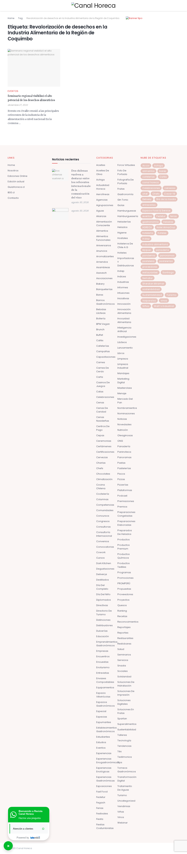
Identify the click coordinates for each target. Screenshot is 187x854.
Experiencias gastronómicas (105, 778)
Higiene (122, 232)
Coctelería (102, 494)
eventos (147, 216)
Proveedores (125, 594)
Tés (119, 751)
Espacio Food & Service (156, 210)
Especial (101, 711)
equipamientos (105, 687)
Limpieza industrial (122, 366)
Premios (122, 506)
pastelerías (166, 261)
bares (162, 171)
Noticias (122, 419)
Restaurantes (125, 638)
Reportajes (124, 627)
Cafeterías (102, 346)
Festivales (102, 813)
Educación (102, 636)
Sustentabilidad (126, 729)
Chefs (99, 468)
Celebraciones (105, 397)
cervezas (170, 188)
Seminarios (124, 654)
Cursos (100, 558)
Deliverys (101, 574)
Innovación (124, 304)
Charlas (101, 463)
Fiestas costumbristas (105, 826)
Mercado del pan (125, 400)
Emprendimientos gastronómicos (106, 643)
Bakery (100, 284)
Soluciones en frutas (125, 711)
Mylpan (146, 250)
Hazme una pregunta (30, 818)
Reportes (122, 632)
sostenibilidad (151, 289)
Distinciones (103, 620)
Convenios (102, 541)
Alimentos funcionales (103, 238)
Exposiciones (104, 786)
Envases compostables (105, 680)
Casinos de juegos (103, 384)
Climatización (104, 479)
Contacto (13, 198)
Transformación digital (126, 778)
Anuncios (101, 251)
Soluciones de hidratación (125, 683)
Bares (99, 294)
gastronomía (150, 221)
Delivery (147, 199)
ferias (173, 216)
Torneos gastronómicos (126, 769)
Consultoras (103, 526)
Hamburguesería (127, 216)
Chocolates (103, 473)
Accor (146, 165)
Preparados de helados (124, 532)
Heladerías (124, 221)
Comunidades (104, 510)
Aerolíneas (102, 194)
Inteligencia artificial (124, 329)
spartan (122, 718)
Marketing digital (123, 380)
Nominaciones (126, 413)
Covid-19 (169, 193)
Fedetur (100, 797)
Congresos (103, 521)
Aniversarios (103, 245)
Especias (101, 716)
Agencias (102, 199)
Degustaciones (105, 568)
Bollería (100, 318)
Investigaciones (126, 336)
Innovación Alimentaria (124, 311)
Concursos (102, 516)
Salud (120, 649)
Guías (120, 205)
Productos (123, 539)
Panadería (123, 446)
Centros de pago (103, 428)
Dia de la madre (166, 199)
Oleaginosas (125, 435)
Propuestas (124, 589)
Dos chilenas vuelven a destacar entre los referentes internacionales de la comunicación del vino (81, 184)
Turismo (122, 795)
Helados (122, 227)
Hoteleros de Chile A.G (125, 245)
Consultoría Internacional (104, 534)
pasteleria (148, 261)
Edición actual (16, 181)
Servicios (122, 660)
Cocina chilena (100, 486)
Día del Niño (103, 594)
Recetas (122, 616)
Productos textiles (123, 565)
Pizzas (121, 479)
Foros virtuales (126, 165)
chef (145, 193)
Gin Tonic (122, 199)
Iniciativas (123, 298)
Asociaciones (104, 278)
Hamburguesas (126, 210)
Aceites (100, 165)
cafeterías (148, 176)
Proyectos (123, 600)
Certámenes (103, 446)
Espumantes (103, 722)
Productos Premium (123, 546)
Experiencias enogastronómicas (107, 760)
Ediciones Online (17, 176)
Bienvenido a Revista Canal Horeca (30, 812)
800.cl (11, 192)
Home (11, 18)
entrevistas (149, 204)
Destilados (102, 579)
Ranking (122, 611)
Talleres (122, 735)
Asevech (101, 273)
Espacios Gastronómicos (105, 703)
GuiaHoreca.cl (16, 187)
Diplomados (103, 600)
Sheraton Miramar (153, 283)
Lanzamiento (125, 347)
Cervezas (102, 457)
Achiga (100, 179)
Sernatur (147, 278)
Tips (119, 762)
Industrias (123, 282)
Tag (20, 18)
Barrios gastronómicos (105, 302)
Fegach (100, 802)
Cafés (99, 340)
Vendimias (123, 806)
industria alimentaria (155, 244)
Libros (120, 353)
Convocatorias (105, 547)
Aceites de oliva (102, 172)
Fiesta (99, 819)
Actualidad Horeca (102, 187)
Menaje (121, 393)
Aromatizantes (105, 256)
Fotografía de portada (125, 181)
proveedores (149, 266)
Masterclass (124, 388)
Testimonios (124, 757)
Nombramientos (127, 408)
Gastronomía (125, 194)
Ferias (99, 808)
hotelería (147, 233)
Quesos (122, 605)
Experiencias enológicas (103, 769)
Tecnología (124, 740)
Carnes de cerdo (102, 369)
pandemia (148, 255)
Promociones (125, 578)
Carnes (100, 362)
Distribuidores (104, 625)
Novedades (124, 424)
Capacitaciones (105, 357)
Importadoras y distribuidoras (125, 261)
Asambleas (103, 267)
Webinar (122, 822)
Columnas (102, 499)
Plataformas (124, 490)
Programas (124, 572)
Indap (120, 271)
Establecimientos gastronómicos (106, 729)
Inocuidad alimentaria (124, 320)
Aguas (100, 210)
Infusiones (123, 293)
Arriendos (102, 262)
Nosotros (13, 170)
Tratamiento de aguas (124, 788)
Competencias (105, 505)
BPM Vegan (103, 324)
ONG (120, 441)
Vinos (120, 817)
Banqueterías (104, 289)
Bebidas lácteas (101, 311)
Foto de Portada (122, 172)
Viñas (120, 811)
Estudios (101, 742)
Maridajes (123, 373)
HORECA (147, 227)
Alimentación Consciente (104, 223)
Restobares (124, 643)
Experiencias (103, 753)
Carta (99, 377)
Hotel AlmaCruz (166, 227)
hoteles (162, 233)
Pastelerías (124, 468)
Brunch (100, 329)
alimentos (148, 171)
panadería (162, 250)
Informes (122, 287)
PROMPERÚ (123, 583)
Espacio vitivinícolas (103, 694)
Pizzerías (122, 484)
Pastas (121, 463)
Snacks (121, 665)
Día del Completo (102, 587)
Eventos (13, 91)
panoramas (167, 255)
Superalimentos (126, 724)
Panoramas (124, 457)
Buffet (99, 335)
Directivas (102, 605)
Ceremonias (103, 441)
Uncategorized (126, 800)
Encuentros (103, 656)
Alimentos (102, 231)
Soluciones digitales (124, 702)
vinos (164, 300)
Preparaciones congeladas (126, 514)
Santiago (168, 272)
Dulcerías (102, 631)
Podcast (122, 495)
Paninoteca (124, 452)
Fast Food (102, 791)
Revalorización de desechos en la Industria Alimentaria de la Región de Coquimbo (72, 18)
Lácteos (122, 342)
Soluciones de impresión (125, 693)
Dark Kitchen (103, 563)
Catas (99, 391)
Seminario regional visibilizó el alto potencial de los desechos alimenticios (31, 98)
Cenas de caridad (102, 409)
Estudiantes (103, 737)
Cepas (100, 435)
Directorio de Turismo (104, 612)
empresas (102, 651)
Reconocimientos (127, 621)
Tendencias (124, 746)
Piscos (121, 473)
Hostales (122, 238)
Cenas (100, 402)
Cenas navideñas (102, 419)
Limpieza (122, 358)
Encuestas (102, 662)
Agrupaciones (104, 205)
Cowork (101, 552)
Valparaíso (149, 300)
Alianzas (101, 216)
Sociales (122, 671)
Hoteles (122, 252)
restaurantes (150, 272)
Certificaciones (105, 452)
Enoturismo (103, 667)
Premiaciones (125, 501)
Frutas (121, 189)
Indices (121, 276)
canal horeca (150, 182)
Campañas (103, 351)
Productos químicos (123, 556)
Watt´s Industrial (164, 306)
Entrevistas (102, 673)
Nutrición (122, 430)
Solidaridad (124, 676)
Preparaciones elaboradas (126, 523)
